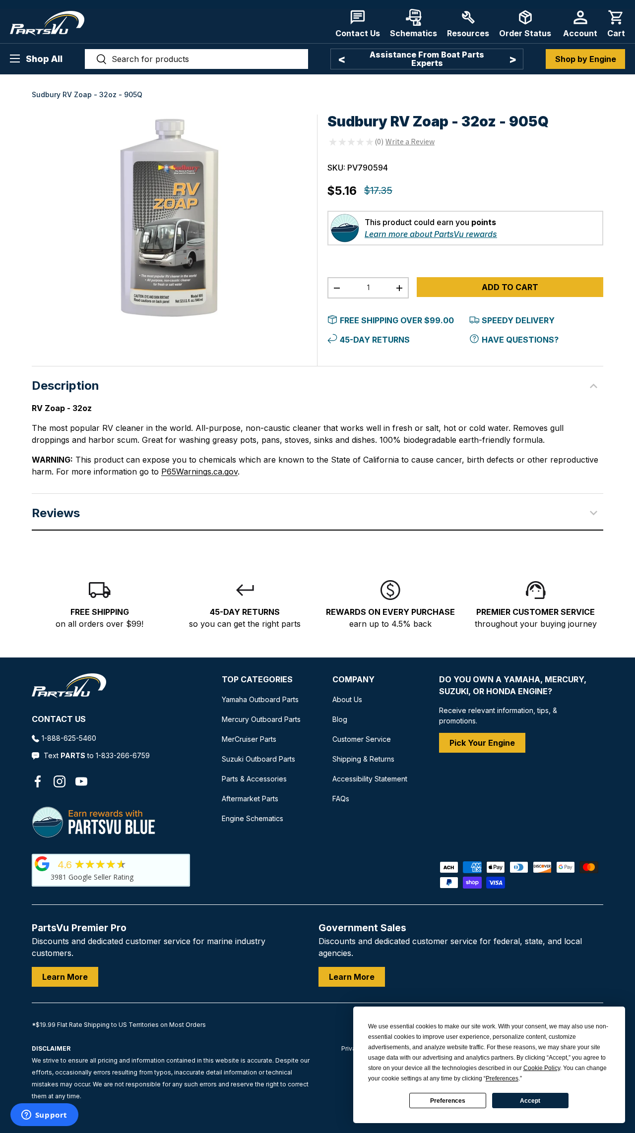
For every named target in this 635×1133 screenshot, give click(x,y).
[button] (616, 23)
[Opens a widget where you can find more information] (44, 1115)
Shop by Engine (585, 59)
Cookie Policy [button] (541, 1068)
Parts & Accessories (254, 779)
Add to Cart (510, 287)
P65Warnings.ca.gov (199, 472)
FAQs (340, 798)
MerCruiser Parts (249, 739)
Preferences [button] (502, 1078)
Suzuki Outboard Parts (258, 759)
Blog (339, 719)
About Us (347, 699)
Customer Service (361, 739)
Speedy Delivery (518, 320)
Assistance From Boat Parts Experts (427, 59)
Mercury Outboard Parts (261, 719)
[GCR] (42, 864)
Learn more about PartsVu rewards (431, 234)
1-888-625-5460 (69, 738)
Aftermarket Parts (250, 798)
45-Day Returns (375, 340)
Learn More (65, 977)
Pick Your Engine (482, 743)
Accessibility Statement (369, 779)
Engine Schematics (252, 818)
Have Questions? (520, 340)
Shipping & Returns (363, 759)
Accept (530, 1100)
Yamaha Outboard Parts (260, 699)
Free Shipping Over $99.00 (397, 320)
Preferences (447, 1100)
